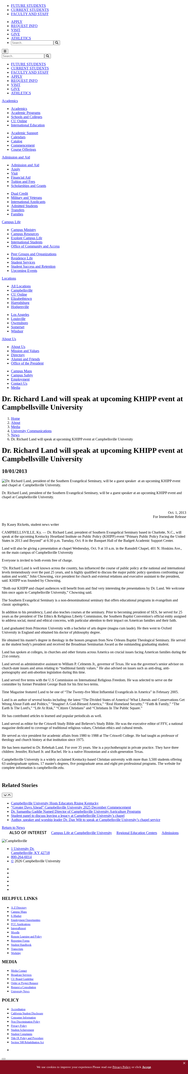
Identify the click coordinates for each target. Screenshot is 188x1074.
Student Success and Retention (33, 266)
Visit (14, 173)
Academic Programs (25, 113)
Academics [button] (10, 101)
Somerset (17, 327)
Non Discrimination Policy (25, 1021)
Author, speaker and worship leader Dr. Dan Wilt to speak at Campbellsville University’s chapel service (85, 820)
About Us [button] (9, 339)
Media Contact (19, 970)
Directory (18, 355)
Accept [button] (146, 1067)
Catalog (16, 141)
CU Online (19, 121)
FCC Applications (20, 924)
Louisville (18, 319)
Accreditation (18, 1009)
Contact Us (19, 383)
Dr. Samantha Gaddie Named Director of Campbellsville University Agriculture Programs (76, 811)
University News (20, 991)
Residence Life (22, 258)
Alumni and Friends (25, 359)
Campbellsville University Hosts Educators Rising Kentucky (55, 803)
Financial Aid (20, 177)
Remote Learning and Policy (26, 936)
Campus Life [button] (11, 222)
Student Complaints (21, 1034)
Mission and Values (25, 351)
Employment (20, 379)
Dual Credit (19, 193)
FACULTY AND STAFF (30, 14)
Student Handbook (21, 944)
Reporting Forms (20, 940)
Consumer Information (23, 1017)
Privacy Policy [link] (122, 1067)
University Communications (31, 431)
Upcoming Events (24, 271)
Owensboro (19, 323)
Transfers (17, 210)
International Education (28, 125)
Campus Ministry (23, 230)
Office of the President (27, 363)
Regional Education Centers (136, 833)
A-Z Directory (19, 907)
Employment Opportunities (25, 920)
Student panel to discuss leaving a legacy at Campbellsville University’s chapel (67, 816)
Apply (15, 169)
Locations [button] (9, 278)
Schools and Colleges (26, 117)
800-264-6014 (21, 857)
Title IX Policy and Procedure (27, 1038)
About (15, 423)
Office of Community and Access (35, 246)
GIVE (15, 34)
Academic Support (24, 133)
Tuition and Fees (23, 182)
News (15, 435)
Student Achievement (22, 1030)
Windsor (17, 331)
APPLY (16, 22)
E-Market (16, 916)
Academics (19, 109)
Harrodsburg (20, 303)
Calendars (18, 137)
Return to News (13, 827)
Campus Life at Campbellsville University (81, 833)
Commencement (23, 145)
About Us (18, 347)
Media (15, 388)
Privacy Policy (19, 1025)
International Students (26, 242)
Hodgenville (20, 307)
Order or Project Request (24, 983)
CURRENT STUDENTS (30, 10)
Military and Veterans (26, 198)
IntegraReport (18, 928)
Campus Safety (22, 375)
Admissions (170, 833)
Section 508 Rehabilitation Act (27, 1042)
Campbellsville (22, 290)
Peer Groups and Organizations (33, 254)
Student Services (23, 262)
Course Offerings (23, 149)
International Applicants (28, 202)
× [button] (184, 1063)
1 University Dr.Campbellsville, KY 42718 (30, 851)
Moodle (15, 932)
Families (17, 214)
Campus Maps (21, 371)
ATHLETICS (21, 38)
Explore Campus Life (26, 238)
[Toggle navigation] (5, 51)
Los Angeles (20, 315)
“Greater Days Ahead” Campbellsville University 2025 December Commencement (71, 807)
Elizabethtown (21, 298)
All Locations (21, 286)
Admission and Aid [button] (16, 157)
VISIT (15, 30)
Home (15, 418)
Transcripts (17, 949)
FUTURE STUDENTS (28, 6)
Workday (16, 953)
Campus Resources (25, 234)
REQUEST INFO (24, 26)
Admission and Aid (25, 165)
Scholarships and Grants (28, 186)
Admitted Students (24, 206)
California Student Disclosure (27, 1013)
